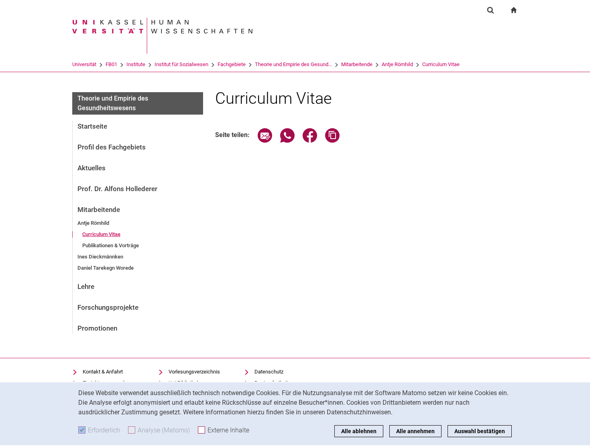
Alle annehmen (415, 431)
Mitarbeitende (356, 64)
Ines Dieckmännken (100, 257)
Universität (84, 64)
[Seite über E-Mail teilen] (265, 140)
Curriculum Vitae (441, 64)
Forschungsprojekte (107, 307)
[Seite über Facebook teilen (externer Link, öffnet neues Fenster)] (310, 140)
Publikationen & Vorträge (110, 245)
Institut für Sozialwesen (181, 64)
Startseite (92, 126)
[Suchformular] (490, 10)
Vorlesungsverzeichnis (194, 372)
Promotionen (97, 328)
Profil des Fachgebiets (111, 147)
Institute (135, 64)
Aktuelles (91, 168)
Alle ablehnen (358, 431)
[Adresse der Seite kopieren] (332, 140)
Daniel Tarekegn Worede (105, 268)
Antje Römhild (397, 64)
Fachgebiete (232, 64)
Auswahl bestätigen (479, 431)
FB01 (111, 64)
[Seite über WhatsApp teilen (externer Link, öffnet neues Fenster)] (287, 140)
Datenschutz (268, 372)
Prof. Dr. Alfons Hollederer (117, 189)
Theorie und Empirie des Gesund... (293, 64)
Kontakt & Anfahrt (103, 372)
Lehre (85, 287)
